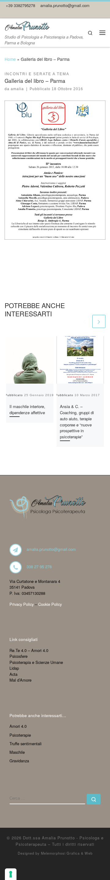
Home (10, 59)
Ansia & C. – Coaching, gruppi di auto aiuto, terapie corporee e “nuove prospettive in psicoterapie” (77, 421)
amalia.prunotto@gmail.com (51, 549)
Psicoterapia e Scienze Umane (36, 662)
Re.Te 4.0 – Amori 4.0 (28, 650)
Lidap (14, 668)
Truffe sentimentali (25, 743)
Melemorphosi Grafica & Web (67, 853)
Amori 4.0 (18, 726)
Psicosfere (18, 656)
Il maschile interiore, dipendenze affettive (27, 409)
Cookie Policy (50, 604)
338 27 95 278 (39, 566)
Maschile (17, 752)
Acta (13, 674)
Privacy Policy (21, 604)
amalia (17, 89)
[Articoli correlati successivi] (98, 321)
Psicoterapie (20, 735)
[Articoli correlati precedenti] (84, 321)
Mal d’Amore (20, 680)
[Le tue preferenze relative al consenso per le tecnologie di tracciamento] (10, 874)
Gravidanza (19, 761)
